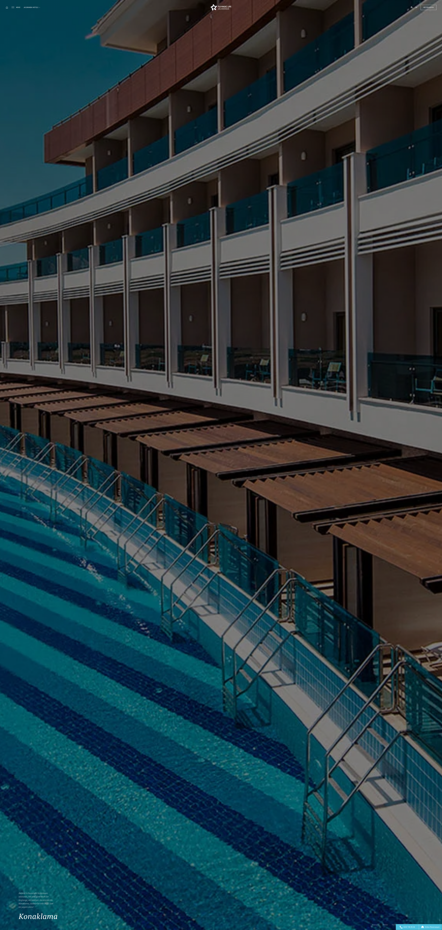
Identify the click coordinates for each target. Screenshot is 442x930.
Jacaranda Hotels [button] (31, 7)
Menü (18, 7)
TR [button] (416, 7)
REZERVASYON (428, 7)
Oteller (385, 925)
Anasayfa (375, 925)
